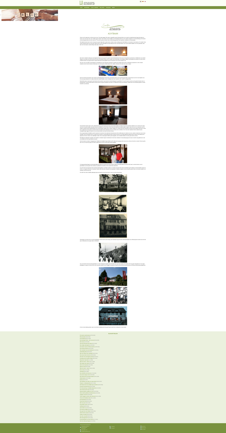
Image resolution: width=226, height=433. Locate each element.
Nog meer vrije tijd (84, 359)
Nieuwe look (82, 366)
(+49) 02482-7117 (84, 429)
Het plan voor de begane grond (86, 356)
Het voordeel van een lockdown (86, 350)
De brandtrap (83, 338)
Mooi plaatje (82, 336)
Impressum (143, 426)
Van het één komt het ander (86, 343)
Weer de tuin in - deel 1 (85, 368)
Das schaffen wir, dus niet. (85, 373)
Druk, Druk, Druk (83, 401)
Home (81, 7)
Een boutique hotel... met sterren (87, 340)
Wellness (102, 7)
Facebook (113, 426)
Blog (113, 7)
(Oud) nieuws (82, 378)
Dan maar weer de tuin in (85, 355)
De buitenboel (83, 399)
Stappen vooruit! (83, 394)
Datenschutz (144, 427)
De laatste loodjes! (84, 409)
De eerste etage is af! (84, 374)
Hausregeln (144, 429)
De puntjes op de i (84, 404)
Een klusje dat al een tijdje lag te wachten (89, 384)
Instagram (113, 428)
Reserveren (86, 7)
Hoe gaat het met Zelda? (85, 411)
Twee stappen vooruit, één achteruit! (88, 396)
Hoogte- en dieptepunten (85, 383)
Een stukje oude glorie (84, 345)
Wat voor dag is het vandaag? (86, 353)
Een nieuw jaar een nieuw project (87, 376)
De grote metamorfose (85, 386)
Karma (81, 379)
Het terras (82, 341)
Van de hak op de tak (84, 389)
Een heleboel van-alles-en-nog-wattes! (88, 381)
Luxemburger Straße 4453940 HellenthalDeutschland (85, 427)
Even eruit (82, 369)
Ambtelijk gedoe (83, 351)
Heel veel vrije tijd (84, 364)
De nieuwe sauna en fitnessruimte (87, 346)
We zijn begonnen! (84, 417)
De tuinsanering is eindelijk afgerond (88, 388)
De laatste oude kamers (85, 335)
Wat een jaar (82, 402)
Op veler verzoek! (83, 416)
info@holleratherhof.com (85, 431)
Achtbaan (82, 406)
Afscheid (82, 371)
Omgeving (108, 7)
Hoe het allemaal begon (85, 421)
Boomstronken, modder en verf (86, 391)
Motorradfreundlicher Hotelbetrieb (87, 392)
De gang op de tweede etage (86, 358)
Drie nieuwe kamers (84, 348)
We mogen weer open (84, 363)
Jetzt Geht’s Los (83, 407)
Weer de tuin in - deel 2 (85, 361)
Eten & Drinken (94, 7)
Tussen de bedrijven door (85, 397)
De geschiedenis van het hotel (86, 419)
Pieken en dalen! (83, 414)
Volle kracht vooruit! (84, 412)
